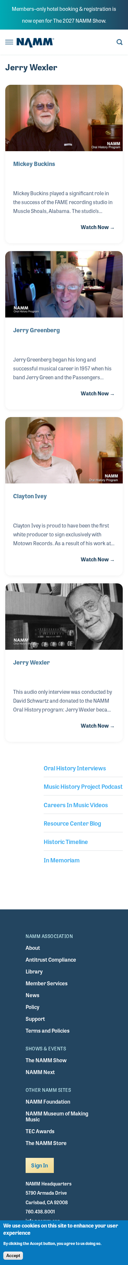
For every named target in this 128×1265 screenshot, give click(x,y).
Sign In (39, 1165)
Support (35, 1018)
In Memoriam (62, 859)
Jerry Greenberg (36, 329)
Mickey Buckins (34, 163)
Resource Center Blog (72, 823)
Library (34, 971)
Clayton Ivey (30, 495)
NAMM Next (40, 1072)
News (32, 995)
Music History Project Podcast (83, 786)
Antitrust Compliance (51, 959)
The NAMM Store (46, 1143)
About (33, 947)
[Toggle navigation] (9, 43)
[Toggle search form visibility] (119, 42)
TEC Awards (40, 1131)
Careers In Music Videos (76, 804)
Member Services (47, 983)
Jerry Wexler (31, 662)
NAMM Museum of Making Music (57, 1116)
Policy (32, 1007)
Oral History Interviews (75, 767)
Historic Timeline (66, 841)
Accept (13, 1255)
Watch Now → (98, 227)
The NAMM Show (46, 1060)
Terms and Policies (48, 1030)
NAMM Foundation (48, 1101)
